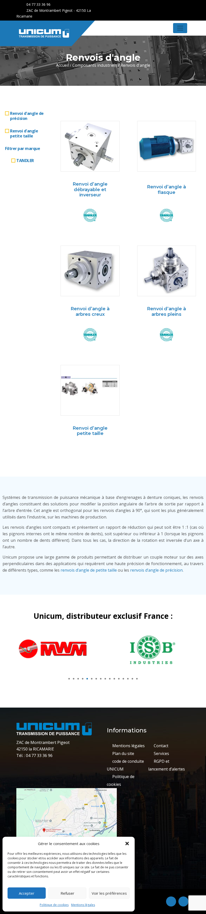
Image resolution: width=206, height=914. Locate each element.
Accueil (62, 65)
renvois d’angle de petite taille (89, 570)
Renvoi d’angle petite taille (90, 430)
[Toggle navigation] (180, 28)
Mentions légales (83, 905)
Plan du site (123, 753)
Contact (161, 745)
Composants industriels (94, 65)
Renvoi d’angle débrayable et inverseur (90, 189)
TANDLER (25, 160)
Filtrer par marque (22, 148)
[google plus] (177, 5)
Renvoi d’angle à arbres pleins (166, 311)
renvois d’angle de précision (156, 570)
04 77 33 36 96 (37, 4)
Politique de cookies (54, 905)
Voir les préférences (109, 893)
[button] (127, 843)
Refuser (67, 893)
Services (161, 753)
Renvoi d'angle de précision (27, 116)
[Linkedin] (186, 5)
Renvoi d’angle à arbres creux (90, 311)
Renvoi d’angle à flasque (166, 189)
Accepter (26, 893)
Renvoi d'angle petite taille (24, 133)
